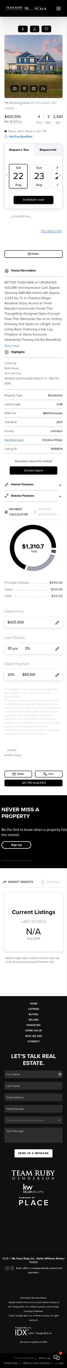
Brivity (31, 1358)
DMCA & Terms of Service (36, 1363)
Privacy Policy (11, 1363)
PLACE (33, 1262)
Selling (33, 1019)
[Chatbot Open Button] (57, 1358)
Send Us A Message (33, 1153)
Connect (33, 1041)
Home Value (33, 1030)
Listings (33, 1009)
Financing (33, 1025)
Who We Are (33, 1036)
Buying (33, 1014)
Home (33, 1003)
